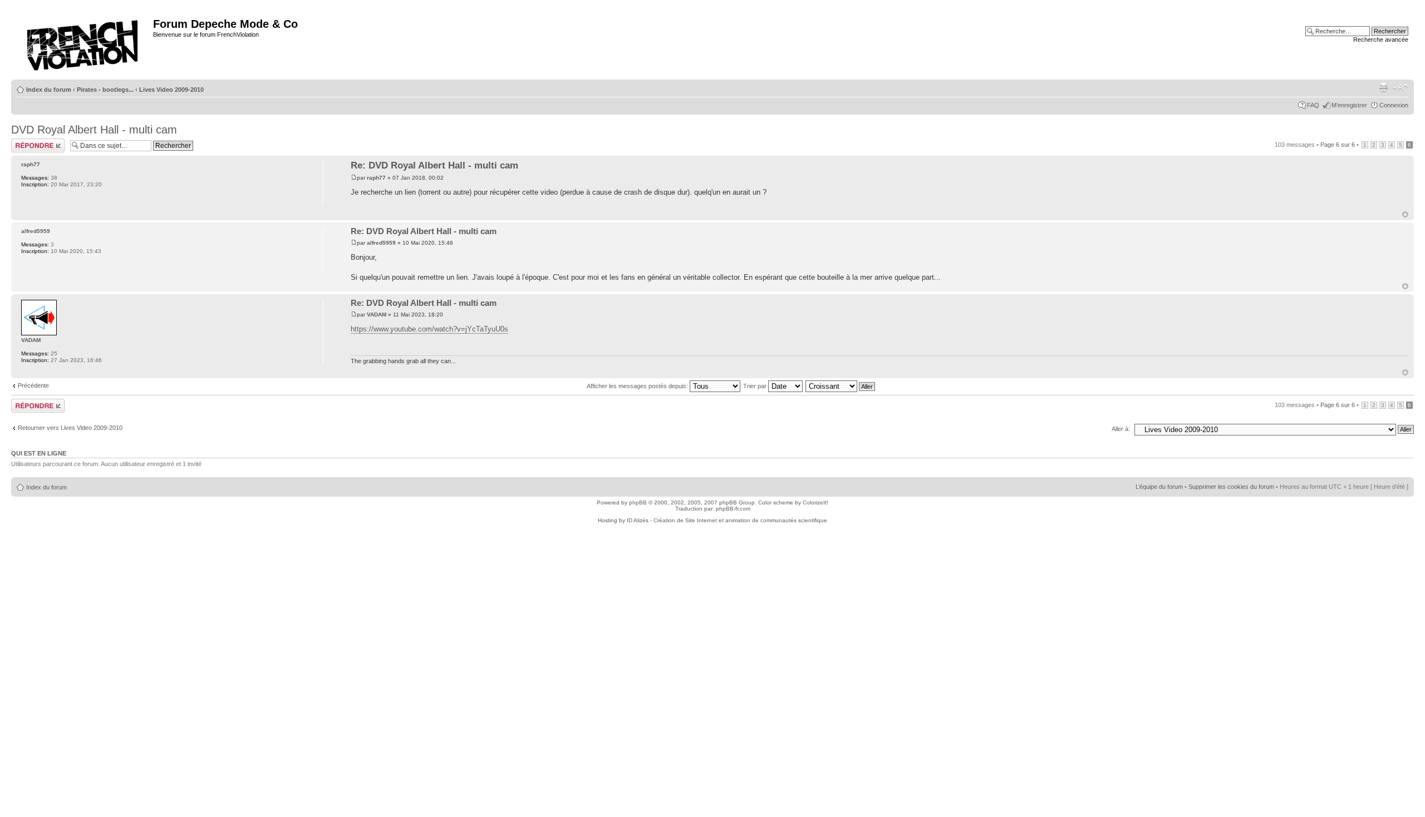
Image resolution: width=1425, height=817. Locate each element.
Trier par (755, 386)
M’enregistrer (1349, 105)
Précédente (33, 385)
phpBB (638, 502)
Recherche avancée (1380, 39)
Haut (1405, 214)
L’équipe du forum (1159, 486)
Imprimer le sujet (1383, 87)
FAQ (1313, 105)
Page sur (1337, 144)
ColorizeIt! (815, 502)
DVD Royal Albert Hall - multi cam (94, 129)
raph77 (376, 178)
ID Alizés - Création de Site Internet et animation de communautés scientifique (727, 520)
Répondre (24, 141)
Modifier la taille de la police (1400, 87)
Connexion (1393, 105)
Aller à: (1121, 428)
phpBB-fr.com (733, 509)
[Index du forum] (83, 42)
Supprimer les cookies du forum (1231, 486)
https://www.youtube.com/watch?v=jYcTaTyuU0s (429, 329)
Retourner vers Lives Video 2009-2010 (70, 427)
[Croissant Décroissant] (840, 386)
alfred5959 (381, 243)
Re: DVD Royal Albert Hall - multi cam (434, 165)
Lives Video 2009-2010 (171, 89)
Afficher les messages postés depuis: (638, 386)
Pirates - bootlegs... (105, 89)
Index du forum (48, 89)
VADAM (376, 314)
